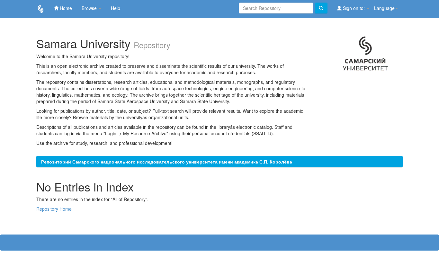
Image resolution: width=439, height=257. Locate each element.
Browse (90, 8)
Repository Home (54, 209)
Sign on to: (354, 8)
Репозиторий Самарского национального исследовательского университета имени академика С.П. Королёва (166, 161)
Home (65, 8)
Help (115, 8)
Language (384, 8)
